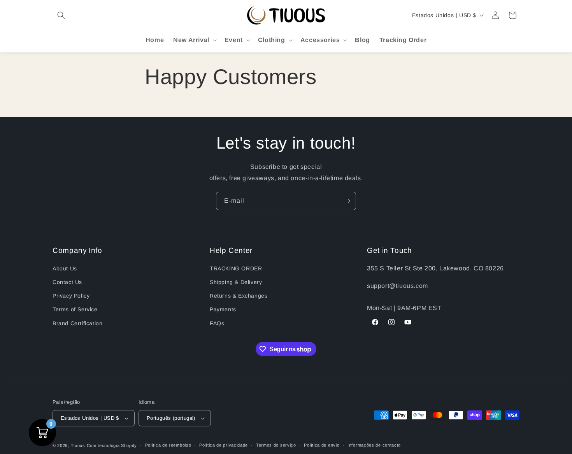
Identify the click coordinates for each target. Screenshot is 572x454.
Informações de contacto (374, 445)
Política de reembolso (168, 445)
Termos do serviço (276, 445)
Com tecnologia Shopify (112, 445)
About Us (65, 268)
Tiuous (78, 445)
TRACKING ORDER (236, 268)
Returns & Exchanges (238, 296)
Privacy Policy (71, 296)
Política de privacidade (223, 445)
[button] (61, 15)
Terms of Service (75, 309)
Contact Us (67, 282)
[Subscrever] (347, 201)
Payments (223, 309)
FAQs (217, 323)
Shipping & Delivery (236, 282)
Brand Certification (77, 323)
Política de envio (321, 445)
